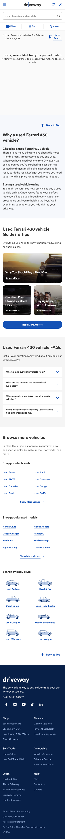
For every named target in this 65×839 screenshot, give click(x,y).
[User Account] (60, 4)
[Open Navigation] (4, 4)
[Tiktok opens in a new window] (32, 704)
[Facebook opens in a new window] (6, 704)
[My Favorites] (53, 4)
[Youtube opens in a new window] (23, 704)
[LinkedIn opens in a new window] (41, 704)
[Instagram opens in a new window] (15, 704)
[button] (32, 372)
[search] (58, 15)
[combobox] (30, 16)
